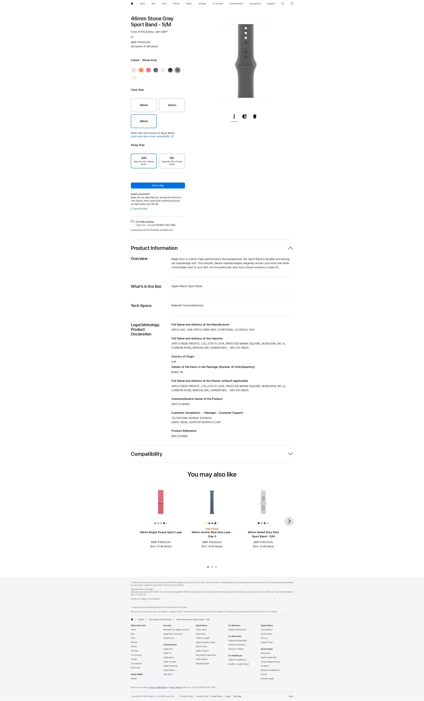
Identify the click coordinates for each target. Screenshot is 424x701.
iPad (133, 638)
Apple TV (167, 653)
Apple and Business (237, 630)
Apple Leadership (269, 657)
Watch (141, 619)
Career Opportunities (270, 662)
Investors (265, 666)
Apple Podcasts (170, 666)
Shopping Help (202, 663)
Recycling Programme (206, 655)
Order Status (202, 659)
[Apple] (132, 619)
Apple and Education (237, 640)
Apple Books (169, 670)
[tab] (234, 117)
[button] (282, 3)
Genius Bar (201, 634)
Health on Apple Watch (238, 664)
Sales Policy (216, 696)
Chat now (142, 225)
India (291, 696)
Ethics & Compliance (270, 670)
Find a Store (201, 630)
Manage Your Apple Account (176, 630)
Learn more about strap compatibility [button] (150, 136)
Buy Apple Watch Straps (160, 619)
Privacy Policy (186, 696)
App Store (167, 674)
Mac (133, 634)
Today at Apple (202, 638)
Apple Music (168, 657)
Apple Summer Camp (205, 642)
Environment (266, 634)
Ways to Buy (201, 646)
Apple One (168, 649)
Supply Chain (267, 642)
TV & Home (136, 655)
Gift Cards (135, 668)
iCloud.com (168, 638)
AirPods (134, 651)
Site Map (237, 696)
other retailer (176, 687)
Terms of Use (202, 696)
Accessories (136, 663)
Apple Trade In (202, 651)
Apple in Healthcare (237, 660)
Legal (227, 696)
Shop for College (235, 649)
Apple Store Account (172, 634)
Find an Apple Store (158, 687)
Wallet (133, 679)
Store (133, 630)
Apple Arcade (169, 662)
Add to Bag (158, 185)
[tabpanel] (245, 63)
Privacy (264, 638)
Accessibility (266, 630)
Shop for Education (237, 645)
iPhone (134, 642)
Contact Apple (267, 679)
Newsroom (265, 653)
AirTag (134, 659)
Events (264, 674)
